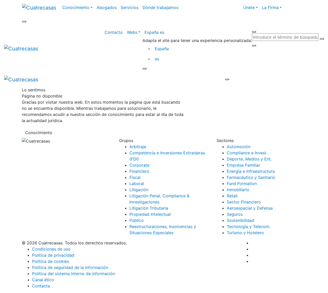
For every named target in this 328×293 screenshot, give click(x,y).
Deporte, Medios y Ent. (249, 158)
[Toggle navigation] (133, 79)
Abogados (107, 7)
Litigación (138, 189)
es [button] (157, 58)
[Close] (144, 68)
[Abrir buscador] (254, 31)
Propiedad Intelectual (150, 214)
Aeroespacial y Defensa (250, 208)
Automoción (238, 146)
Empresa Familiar (243, 165)
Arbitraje (137, 146)
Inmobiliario (238, 189)
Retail (232, 195)
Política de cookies (50, 261)
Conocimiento (38, 132)
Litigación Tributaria (148, 208)
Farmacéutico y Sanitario (251, 177)
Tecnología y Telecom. (248, 226)
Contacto (114, 32)
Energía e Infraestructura (251, 171)
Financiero (139, 171)
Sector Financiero (244, 201)
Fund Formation (242, 183)
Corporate (139, 165)
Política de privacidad (53, 255)
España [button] (162, 48)
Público (136, 220)
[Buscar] (322, 38)
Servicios (129, 7)
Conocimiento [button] (75, 7)
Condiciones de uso (51, 249)
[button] (197, 32)
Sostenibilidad (240, 220)
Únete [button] (249, 7)
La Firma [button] (270, 7)
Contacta (41, 285)
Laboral (136, 183)
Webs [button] (132, 32)
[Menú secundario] (24, 21)
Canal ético (43, 279)
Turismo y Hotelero (245, 232)
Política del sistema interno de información (73, 273)
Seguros (235, 214)
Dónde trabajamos (160, 7)
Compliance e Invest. (247, 152)
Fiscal (134, 177)
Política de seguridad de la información (70, 267)
